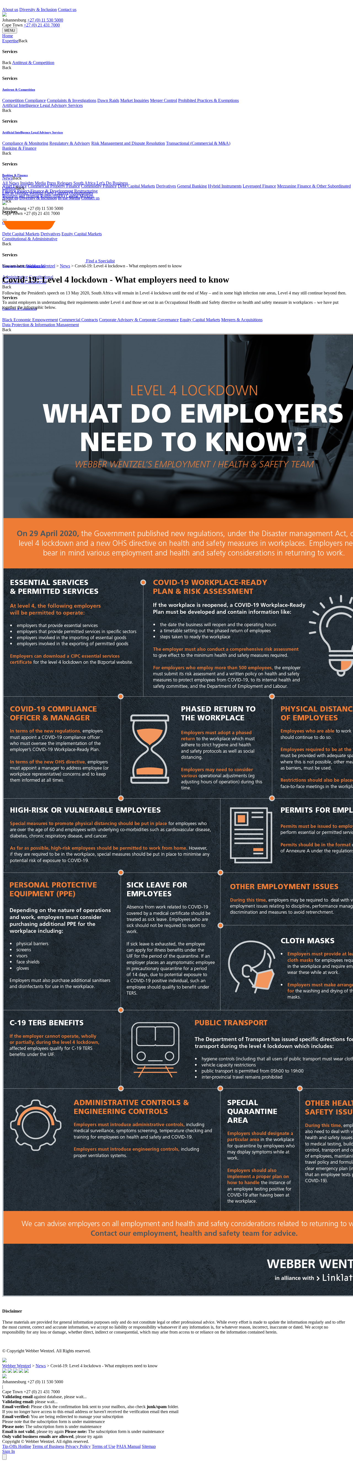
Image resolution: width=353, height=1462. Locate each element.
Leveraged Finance (259, 186)
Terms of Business (48, 1446)
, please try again (33, 1431)
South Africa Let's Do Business (100, 183)
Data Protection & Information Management (40, 324)
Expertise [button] (10, 40)
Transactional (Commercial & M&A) (198, 143)
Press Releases (59, 183)
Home (7, 35)
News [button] (7, 178)
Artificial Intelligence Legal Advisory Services (42, 105)
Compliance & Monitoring (25, 143)
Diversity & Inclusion (38, 9)
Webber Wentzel (40, 266)
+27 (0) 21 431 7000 (42, 25)
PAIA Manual (128, 1446)
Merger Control (163, 100)
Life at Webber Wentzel (22, 193)
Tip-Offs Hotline (16, 1446)
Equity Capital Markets (200, 319)
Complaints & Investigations (71, 100)
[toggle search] (4, 220)
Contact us (67, 9)
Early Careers (56, 193)
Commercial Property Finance (54, 186)
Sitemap (149, 1446)
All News (10, 183)
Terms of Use (103, 1446)
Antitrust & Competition (33, 62)
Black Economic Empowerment (30, 319)
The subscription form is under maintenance (114, 1431)
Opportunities (81, 193)
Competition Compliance (24, 100)
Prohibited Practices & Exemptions (208, 100)
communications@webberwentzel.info (215, 1411)
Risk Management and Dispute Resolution (128, 143)
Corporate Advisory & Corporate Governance (139, 319)
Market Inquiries (134, 100)
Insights (27, 183)
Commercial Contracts (78, 319)
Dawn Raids (108, 100)
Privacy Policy (78, 1446)
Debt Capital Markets (136, 186)
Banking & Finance (19, 148)
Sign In (8, 1451)
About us (10, 9)
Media (40, 183)
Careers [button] (8, 188)
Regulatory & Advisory (69, 143)
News (65, 266)
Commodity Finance (99, 186)
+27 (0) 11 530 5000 (45, 20)
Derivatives (166, 186)
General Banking (192, 186)
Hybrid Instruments (225, 186)
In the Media (69, 198)
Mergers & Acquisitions (242, 319)
